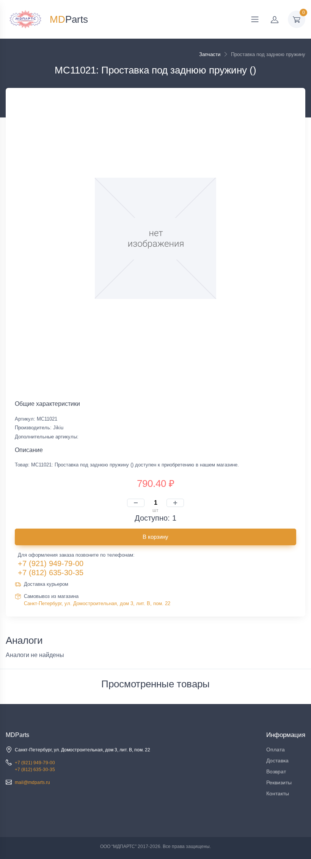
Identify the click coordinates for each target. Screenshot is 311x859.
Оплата (275, 749)
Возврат (276, 771)
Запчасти (209, 54)
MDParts (17, 735)
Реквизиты (279, 782)
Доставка (277, 760)
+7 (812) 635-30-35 (50, 572)
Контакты (277, 793)
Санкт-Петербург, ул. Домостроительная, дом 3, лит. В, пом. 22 (97, 603)
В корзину (155, 537)
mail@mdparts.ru (32, 782)
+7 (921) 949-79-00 (50, 563)
